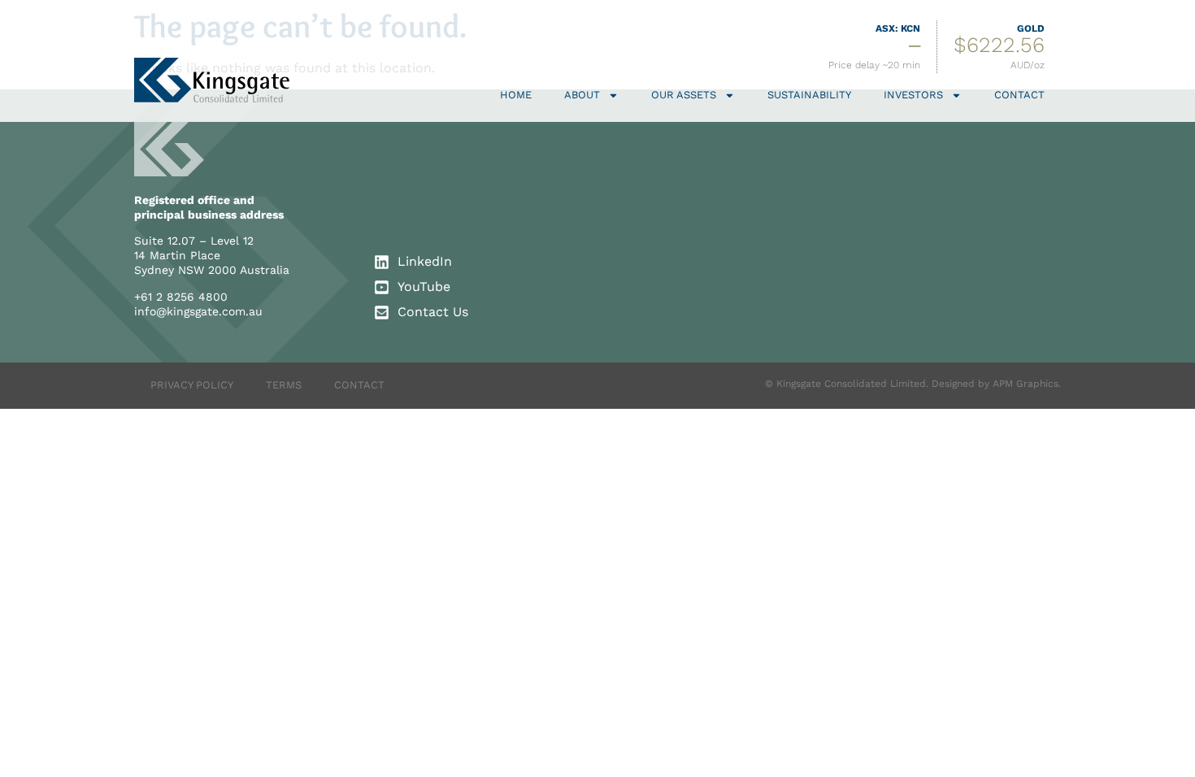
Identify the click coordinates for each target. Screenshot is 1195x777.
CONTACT (359, 385)
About (582, 95)
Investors (913, 95)
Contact (1019, 95)
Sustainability (809, 95)
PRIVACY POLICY (191, 385)
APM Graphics (1025, 383)
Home (516, 95)
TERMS (284, 385)
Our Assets (683, 95)
